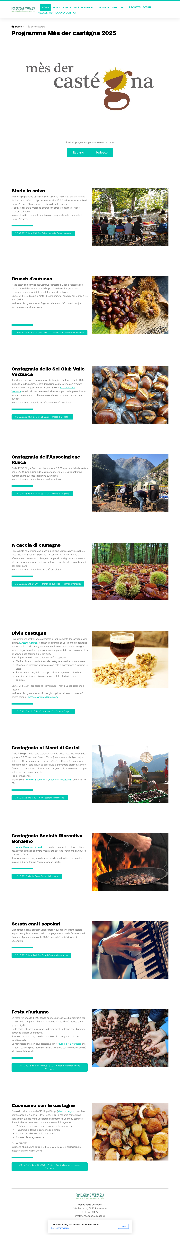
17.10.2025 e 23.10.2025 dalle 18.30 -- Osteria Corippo (43, 711)
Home (18, 26)
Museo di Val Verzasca (69, 1043)
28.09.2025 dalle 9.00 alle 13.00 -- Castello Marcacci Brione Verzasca (49, 332)
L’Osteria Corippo (28, 642)
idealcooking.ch (66, 1111)
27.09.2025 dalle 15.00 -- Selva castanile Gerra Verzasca (43, 233)
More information (60, 1227)
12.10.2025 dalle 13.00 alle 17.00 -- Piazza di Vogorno (42, 493)
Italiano (78, 152)
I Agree (123, 1226)
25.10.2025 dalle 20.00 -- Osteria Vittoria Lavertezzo (41, 955)
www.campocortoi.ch (37, 779)
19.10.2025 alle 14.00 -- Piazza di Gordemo (36, 876)
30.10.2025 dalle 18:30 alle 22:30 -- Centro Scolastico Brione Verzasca (49, 1166)
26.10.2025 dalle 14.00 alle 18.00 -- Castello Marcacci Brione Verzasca (49, 1067)
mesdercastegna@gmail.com (43, 697)
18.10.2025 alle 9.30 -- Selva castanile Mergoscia (39, 797)
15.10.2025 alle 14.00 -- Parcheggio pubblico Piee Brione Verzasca (48, 583)
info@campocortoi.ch (60, 779)
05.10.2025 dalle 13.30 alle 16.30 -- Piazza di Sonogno (42, 416)
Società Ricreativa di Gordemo (30, 847)
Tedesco (102, 152)
